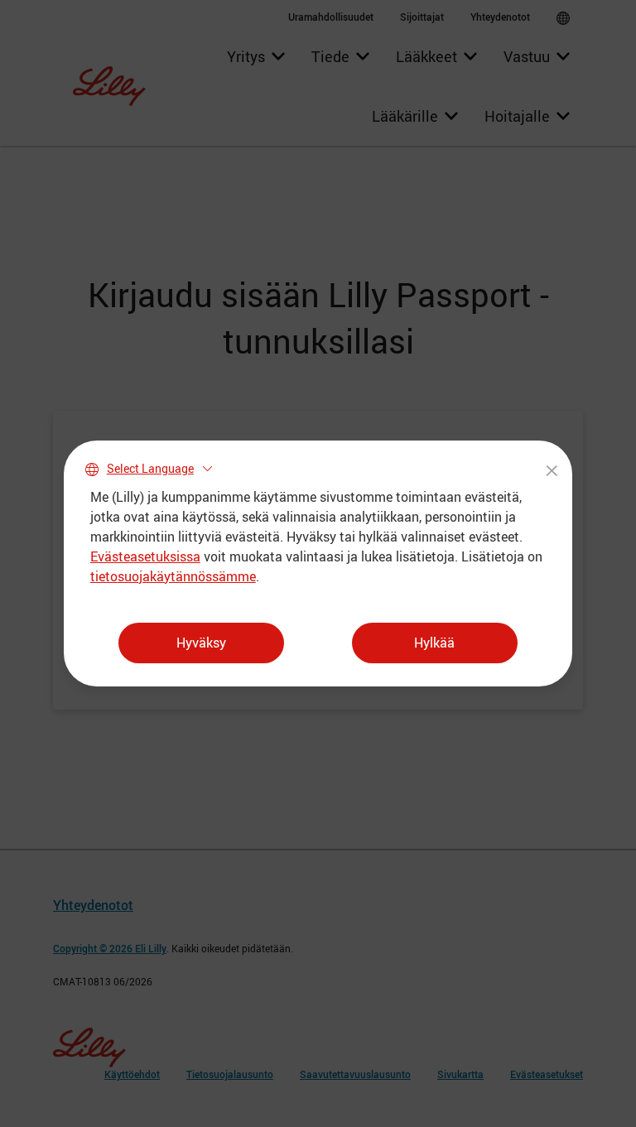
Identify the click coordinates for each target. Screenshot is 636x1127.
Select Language (150, 468)
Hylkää (434, 642)
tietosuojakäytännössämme (173, 576)
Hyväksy (201, 642)
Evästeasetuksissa (145, 556)
